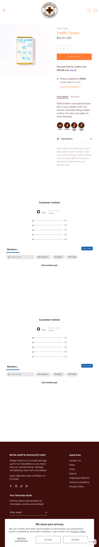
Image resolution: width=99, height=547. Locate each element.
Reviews (75, 96)
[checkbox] (72, 257)
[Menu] (4, 10)
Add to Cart (74, 57)
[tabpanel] (49, 273)
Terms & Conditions (79, 482)
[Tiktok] (21, 486)
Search (73, 473)
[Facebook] (11, 486)
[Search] (89, 10)
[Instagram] (16, 486)
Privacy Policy (76, 486)
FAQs (72, 465)
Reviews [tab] (12, 249)
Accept (48, 539)
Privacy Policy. (78, 531)
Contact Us (75, 460)
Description (62, 96)
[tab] (64, 96)
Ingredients (66, 138)
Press (72, 469)
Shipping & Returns (79, 478)
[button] (49, 220)
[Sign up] (46, 512)
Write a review (87, 248)
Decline (75, 539)
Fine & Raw (62, 28)
